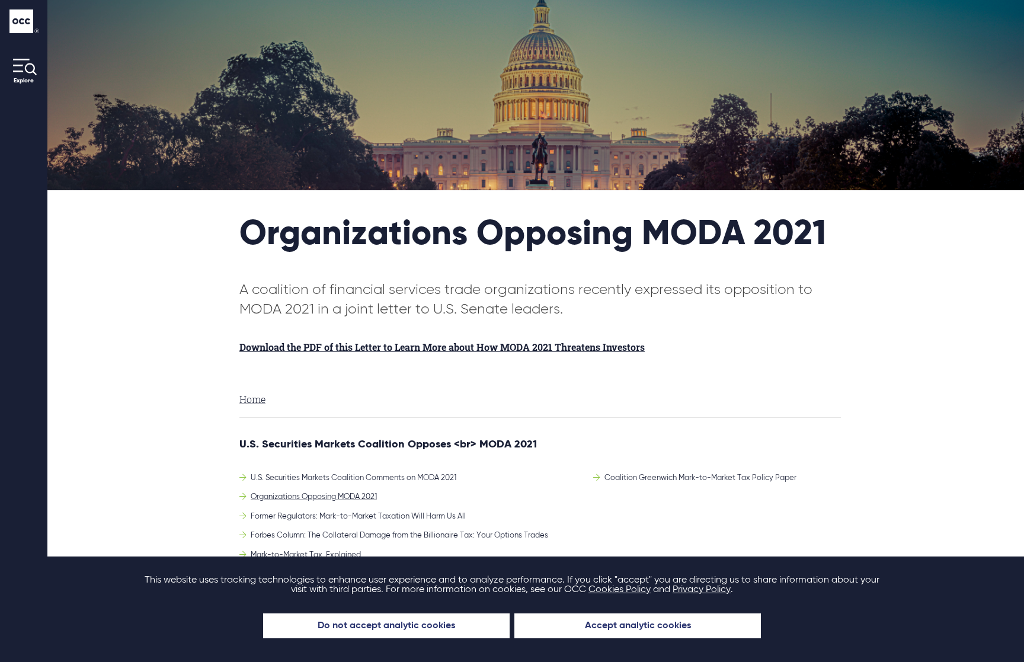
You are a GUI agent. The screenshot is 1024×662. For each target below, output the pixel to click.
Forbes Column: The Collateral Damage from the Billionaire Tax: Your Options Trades (399, 535)
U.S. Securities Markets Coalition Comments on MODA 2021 (353, 478)
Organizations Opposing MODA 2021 (314, 497)
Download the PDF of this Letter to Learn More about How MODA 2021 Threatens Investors (442, 347)
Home (252, 399)
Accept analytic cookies (638, 626)
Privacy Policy (702, 589)
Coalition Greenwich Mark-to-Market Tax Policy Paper (700, 478)
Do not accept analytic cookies (386, 626)
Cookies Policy (619, 589)
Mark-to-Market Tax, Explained (306, 555)
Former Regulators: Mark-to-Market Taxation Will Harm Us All (358, 516)
